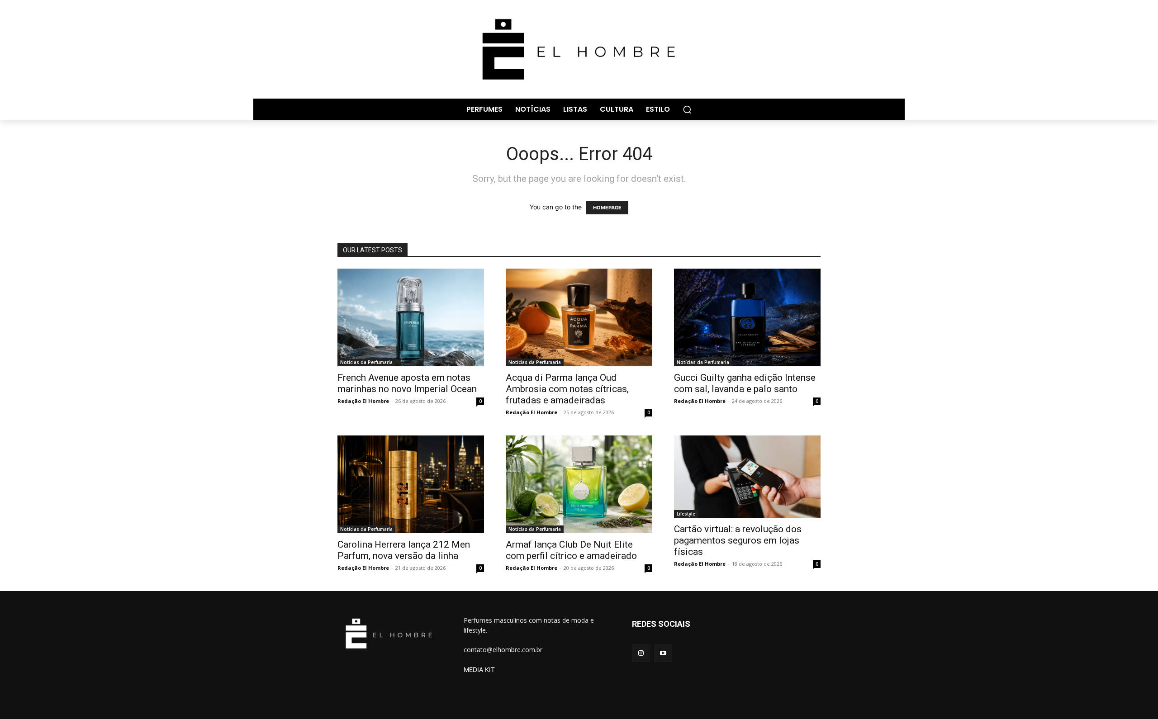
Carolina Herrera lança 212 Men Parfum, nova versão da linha (403, 550)
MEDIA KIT (479, 669)
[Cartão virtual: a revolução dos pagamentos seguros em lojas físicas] (747, 476)
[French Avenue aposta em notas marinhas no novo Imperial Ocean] (410, 317)
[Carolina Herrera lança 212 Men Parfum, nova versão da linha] (410, 484)
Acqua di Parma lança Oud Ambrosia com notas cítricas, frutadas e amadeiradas (567, 389)
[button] (687, 109)
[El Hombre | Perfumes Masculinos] (579, 49)
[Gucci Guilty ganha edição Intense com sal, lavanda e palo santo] (747, 317)
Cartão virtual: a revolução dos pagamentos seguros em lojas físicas (738, 540)
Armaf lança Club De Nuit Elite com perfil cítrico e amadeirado (571, 550)
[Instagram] (641, 653)
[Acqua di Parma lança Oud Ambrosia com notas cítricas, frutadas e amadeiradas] (579, 317)
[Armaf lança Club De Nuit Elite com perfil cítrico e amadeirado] (579, 484)
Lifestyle (686, 514)
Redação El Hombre (363, 400)
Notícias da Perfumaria (366, 362)
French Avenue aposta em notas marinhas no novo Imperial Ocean (407, 383)
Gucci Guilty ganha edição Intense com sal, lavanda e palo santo (745, 383)
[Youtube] (663, 653)
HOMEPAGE (607, 207)
